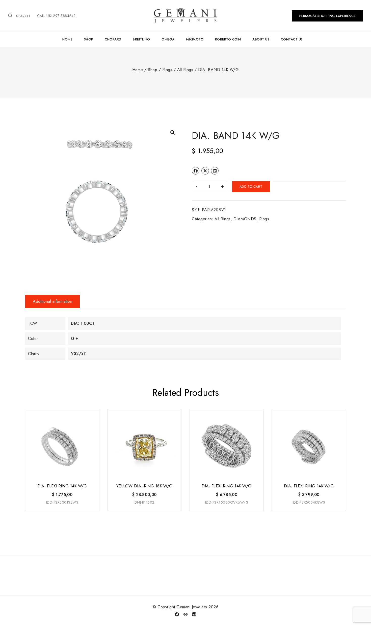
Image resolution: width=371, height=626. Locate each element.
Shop (88, 39)
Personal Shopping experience (327, 15)
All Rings (223, 219)
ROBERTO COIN (228, 39)
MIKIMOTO (194, 39)
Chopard (113, 39)
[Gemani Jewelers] (185, 15)
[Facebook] (177, 614)
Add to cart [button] (62, 511)
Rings (264, 219)
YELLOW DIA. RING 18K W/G (144, 486)
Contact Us (292, 39)
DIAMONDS (244, 219)
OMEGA (168, 39)
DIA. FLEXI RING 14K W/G (62, 486)
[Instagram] (194, 614)
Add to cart (251, 186)
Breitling (141, 39)
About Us (260, 39)
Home (67, 39)
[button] (172, 132)
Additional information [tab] (52, 301)
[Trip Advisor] (185, 614)
